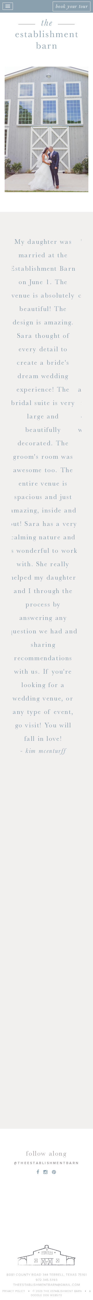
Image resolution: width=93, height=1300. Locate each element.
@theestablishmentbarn (46, 1163)
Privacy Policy (13, 1291)
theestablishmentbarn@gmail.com (46, 1285)
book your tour (72, 6)
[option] (46, 348)
